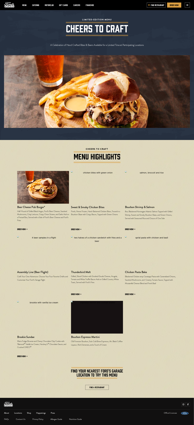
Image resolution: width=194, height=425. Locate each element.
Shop (29, 412)
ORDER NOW (21, 229)
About (6, 412)
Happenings (41, 412)
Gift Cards (63, 5)
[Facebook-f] (188, 404)
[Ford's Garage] (9, 5)
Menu (24, 5)
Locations (18, 412)
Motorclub (49, 5)
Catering (35, 5)
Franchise (90, 5)
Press (53, 412)
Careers (76, 5)
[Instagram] (183, 404)
